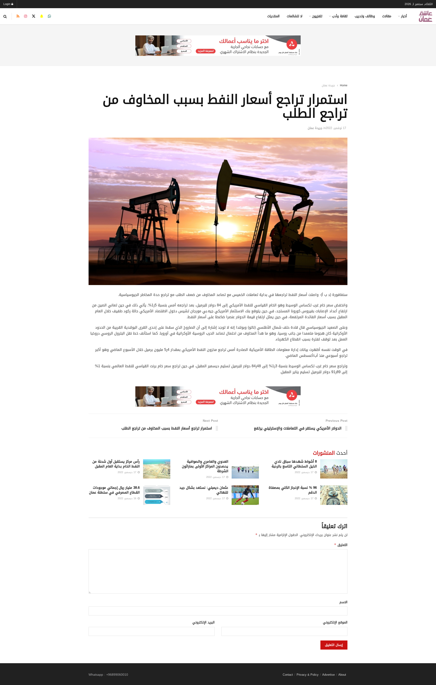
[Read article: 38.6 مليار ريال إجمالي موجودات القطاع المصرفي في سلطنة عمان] (156, 495)
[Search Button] (5, 16)
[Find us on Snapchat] (41, 16)
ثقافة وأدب (339, 16)
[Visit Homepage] (426, 16)
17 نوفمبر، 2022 (336, 128)
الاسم (343, 602)
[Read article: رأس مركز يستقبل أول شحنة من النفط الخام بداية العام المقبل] (156, 469)
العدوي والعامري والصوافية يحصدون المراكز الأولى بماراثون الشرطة (205, 466)
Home (343, 85)
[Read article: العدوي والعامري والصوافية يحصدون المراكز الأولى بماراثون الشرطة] (245, 469)
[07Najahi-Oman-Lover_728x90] (218, 46)
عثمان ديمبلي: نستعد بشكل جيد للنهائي (203, 490)
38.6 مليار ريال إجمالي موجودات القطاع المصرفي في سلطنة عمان (114, 490)
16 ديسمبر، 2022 (127, 498)
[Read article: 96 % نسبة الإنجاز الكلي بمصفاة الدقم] (333, 495)
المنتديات (273, 16)
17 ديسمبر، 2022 (304, 472)
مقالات (386, 16)
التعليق (340, 545)
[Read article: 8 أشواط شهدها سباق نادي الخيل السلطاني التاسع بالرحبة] (333, 469)
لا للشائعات (294, 16)
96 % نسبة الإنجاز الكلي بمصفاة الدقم (293, 490)
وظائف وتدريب (365, 16)
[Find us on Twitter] (33, 16)
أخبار (404, 16)
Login (7, 4)
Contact (288, 675)
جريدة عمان (328, 85)
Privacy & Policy (308, 675)
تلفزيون (317, 16)
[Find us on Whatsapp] (49, 16)
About (342, 675)
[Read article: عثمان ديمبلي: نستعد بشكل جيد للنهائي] (245, 495)
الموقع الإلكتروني (335, 622)
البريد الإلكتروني (203, 622)
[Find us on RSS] (18, 16)
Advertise (328, 675)
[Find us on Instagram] (25, 16)
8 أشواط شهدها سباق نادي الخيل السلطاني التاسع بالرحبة (294, 463)
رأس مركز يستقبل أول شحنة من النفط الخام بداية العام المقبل (116, 463)
